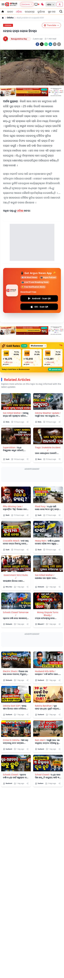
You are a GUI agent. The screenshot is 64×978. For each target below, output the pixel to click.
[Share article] (27, 421)
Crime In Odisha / (12, 740)
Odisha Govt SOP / (12, 705)
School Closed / (42, 774)
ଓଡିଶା (20, 210)
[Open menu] (2, 4)
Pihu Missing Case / (13, 506)
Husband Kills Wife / (45, 671)
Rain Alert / (40, 740)
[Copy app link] (59, 44)
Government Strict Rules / (16, 576)
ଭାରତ (10, 11)
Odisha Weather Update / (47, 413)
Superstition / (10, 447)
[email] (55, 44)
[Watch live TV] (36, 4)
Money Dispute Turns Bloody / (47, 614)
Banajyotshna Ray (19, 39)
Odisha (10, 17)
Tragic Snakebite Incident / (47, 449)
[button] (11, 358)
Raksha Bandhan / (44, 705)
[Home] (3, 18)
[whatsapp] (46, 44)
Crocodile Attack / (11, 540)
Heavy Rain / (41, 540)
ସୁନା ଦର (51, 11)
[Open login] (60, 4)
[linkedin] (50, 44)
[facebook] (37, 44)
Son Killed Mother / (12, 413)
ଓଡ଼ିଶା (19, 11)
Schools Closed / (11, 774)
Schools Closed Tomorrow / (15, 614)
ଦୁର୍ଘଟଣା (41, 11)
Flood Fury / (41, 506)
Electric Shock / (10, 671)
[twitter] (42, 44)
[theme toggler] (42, 4)
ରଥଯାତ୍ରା (30, 11)
